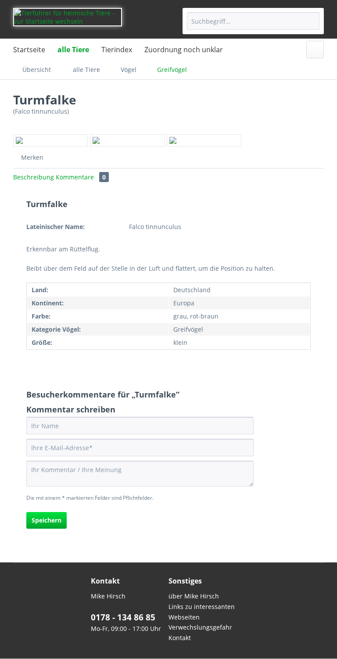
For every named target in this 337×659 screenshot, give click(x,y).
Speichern (46, 520)
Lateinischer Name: (55, 226)
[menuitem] (253, 21)
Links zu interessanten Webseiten (201, 611)
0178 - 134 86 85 (123, 617)
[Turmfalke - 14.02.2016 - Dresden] (50, 140)
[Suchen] (311, 21)
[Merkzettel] (315, 49)
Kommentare (81, 177)
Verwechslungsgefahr (200, 627)
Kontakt (179, 638)
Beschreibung (33, 177)
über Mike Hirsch (193, 596)
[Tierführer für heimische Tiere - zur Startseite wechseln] (67, 21)
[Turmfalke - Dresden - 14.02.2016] (127, 140)
